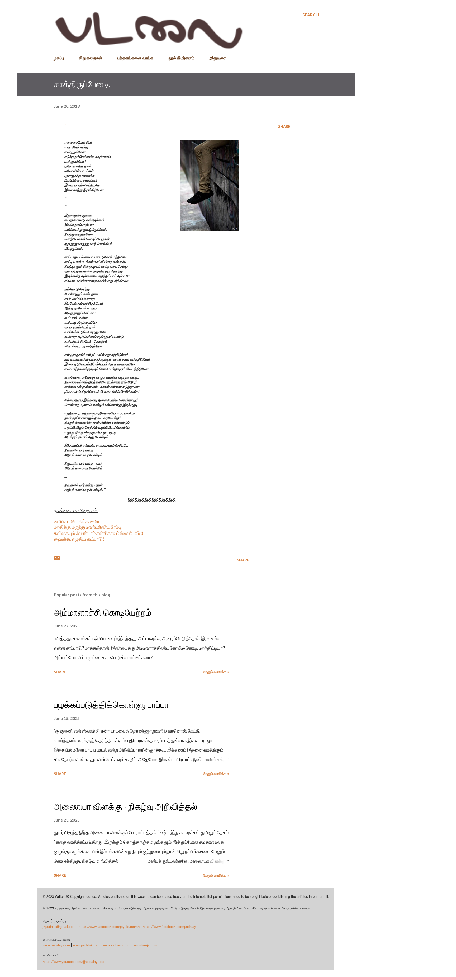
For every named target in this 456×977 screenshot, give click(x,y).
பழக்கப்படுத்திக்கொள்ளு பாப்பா (111, 704)
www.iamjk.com (145, 944)
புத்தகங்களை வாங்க (135, 57)
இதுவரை (218, 57)
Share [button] (284, 126)
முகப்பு (58, 57)
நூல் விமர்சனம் (181, 57)
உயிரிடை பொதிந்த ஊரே (76, 521)
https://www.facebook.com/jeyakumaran (109, 926)
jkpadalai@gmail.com (59, 926)
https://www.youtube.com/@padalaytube (73, 961)
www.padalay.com (56, 944)
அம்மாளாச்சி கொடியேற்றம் (102, 612)
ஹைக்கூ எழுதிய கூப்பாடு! (79, 539)
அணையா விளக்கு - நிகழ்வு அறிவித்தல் (125, 806)
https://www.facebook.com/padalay (169, 926)
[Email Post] (57, 560)
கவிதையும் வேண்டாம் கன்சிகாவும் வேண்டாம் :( (98, 533)
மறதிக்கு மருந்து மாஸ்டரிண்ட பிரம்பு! (88, 527)
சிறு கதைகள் (90, 57)
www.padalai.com (86, 944)
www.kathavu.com (116, 944)
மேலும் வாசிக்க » (216, 671)
